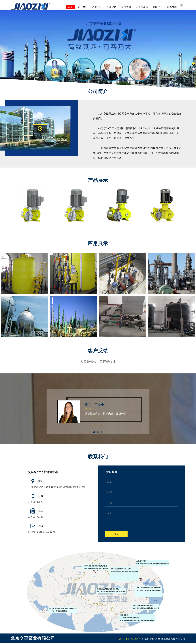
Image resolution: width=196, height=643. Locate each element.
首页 (70, 6)
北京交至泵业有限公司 (33, 638)
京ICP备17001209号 (130, 638)
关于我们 (82, 6)
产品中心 (97, 6)
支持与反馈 (142, 6)
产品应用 (112, 6)
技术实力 (126, 6)
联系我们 (172, 6)
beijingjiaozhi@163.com (41, 531)
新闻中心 (158, 6)
